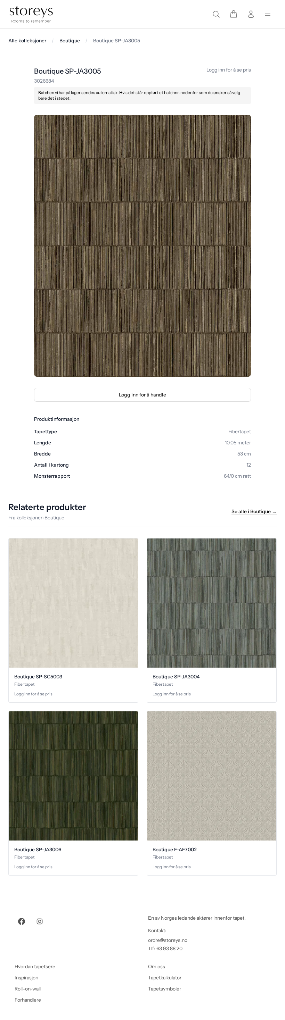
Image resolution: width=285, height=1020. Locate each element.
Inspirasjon (26, 978)
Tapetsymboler (164, 989)
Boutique (69, 40)
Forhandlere (28, 1000)
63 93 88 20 (169, 948)
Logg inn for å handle (142, 395)
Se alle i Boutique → (254, 511)
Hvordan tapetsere (35, 966)
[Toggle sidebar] (268, 14)
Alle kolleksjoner (27, 40)
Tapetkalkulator (164, 978)
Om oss (156, 966)
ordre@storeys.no (167, 940)
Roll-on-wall (28, 989)
